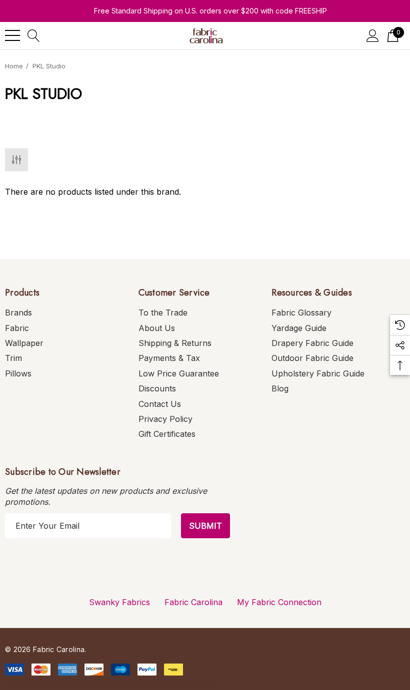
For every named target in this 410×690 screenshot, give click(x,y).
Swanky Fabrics (119, 602)
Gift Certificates (167, 434)
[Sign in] (372, 35)
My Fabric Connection (279, 602)
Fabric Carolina (193, 602)
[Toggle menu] (12, 35)
